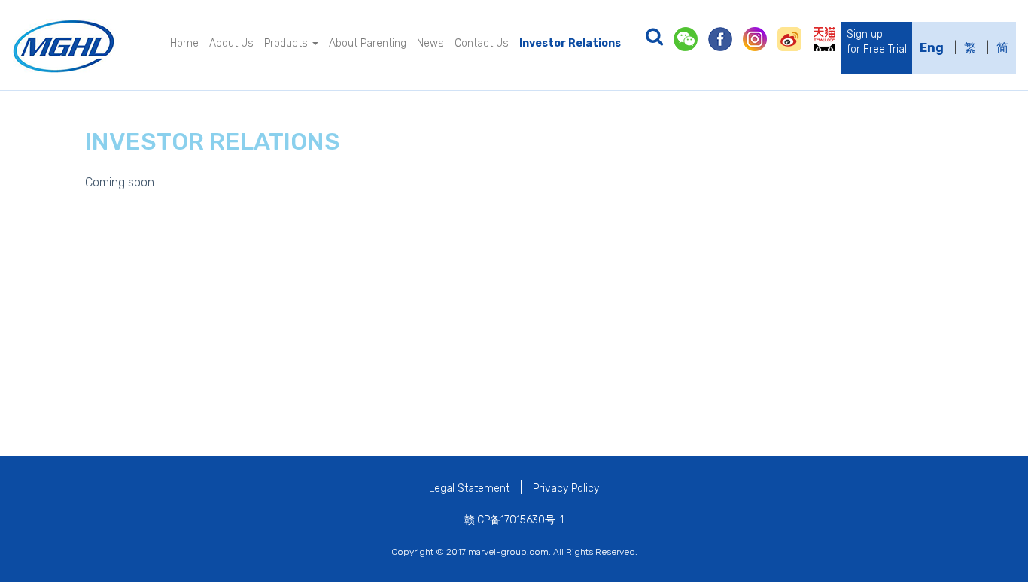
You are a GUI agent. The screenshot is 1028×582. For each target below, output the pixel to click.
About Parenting (367, 43)
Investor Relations (570, 43)
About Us (231, 43)
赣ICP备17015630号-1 (514, 520)
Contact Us (482, 43)
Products (287, 43)
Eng (932, 48)
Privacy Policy (566, 488)
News (430, 43)
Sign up (877, 42)
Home (184, 43)
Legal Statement (469, 488)
